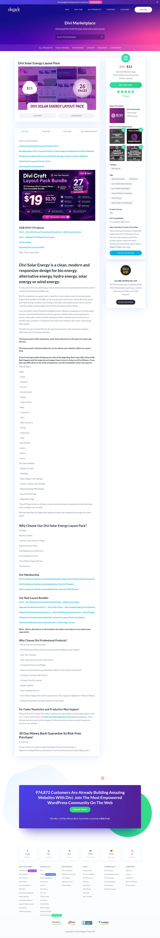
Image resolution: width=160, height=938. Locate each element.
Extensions (78, 48)
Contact (111, 9)
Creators (102, 48)
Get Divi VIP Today (125, 302)
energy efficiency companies (121, 193)
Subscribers (90, 855)
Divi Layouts (116, 168)
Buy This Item (125, 85)
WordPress (87, 885)
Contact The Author (125, 253)
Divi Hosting (44, 896)
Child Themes (62, 48)
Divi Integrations (110, 882)
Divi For (78, 9)
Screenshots (76, 116)
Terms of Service (131, 882)
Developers (23, 908)
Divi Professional (133, 109)
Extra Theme (44, 904)
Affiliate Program (110, 889)
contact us (82, 717)
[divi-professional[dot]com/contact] (60, 717)
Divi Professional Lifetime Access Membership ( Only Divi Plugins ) (46, 584)
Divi (67, 9)
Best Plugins (87, 889)
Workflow (22, 889)
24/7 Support (66, 878)
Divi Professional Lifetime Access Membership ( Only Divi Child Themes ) (49, 589)
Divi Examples (109, 878)
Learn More (95, 2)
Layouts (91, 48)
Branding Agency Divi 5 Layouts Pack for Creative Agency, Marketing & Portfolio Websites (56, 151)
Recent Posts (87, 870)
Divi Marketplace (46, 878)
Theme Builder (24, 896)
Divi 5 (42, 874)
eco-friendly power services (121, 184)
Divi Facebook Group (111, 874)
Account (124, 9)
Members (48, 855)
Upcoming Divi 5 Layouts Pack (31, 166)
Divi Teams (44, 889)
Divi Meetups (108, 870)
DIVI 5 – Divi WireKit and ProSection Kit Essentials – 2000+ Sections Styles (50, 232)
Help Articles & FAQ (68, 874)
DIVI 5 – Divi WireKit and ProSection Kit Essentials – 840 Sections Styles (49, 602)
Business (86, 882)
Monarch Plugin (45, 911)
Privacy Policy (130, 885)
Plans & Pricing (45, 915)
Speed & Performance (26, 904)
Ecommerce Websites (26, 893)
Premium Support (25, 911)
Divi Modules (23, 874)
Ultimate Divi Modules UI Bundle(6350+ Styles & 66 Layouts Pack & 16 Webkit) (51, 617)
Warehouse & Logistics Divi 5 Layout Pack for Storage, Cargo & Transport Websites (53, 156)
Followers (27, 855)
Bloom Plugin (45, 908)
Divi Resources (88, 878)
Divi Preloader (25, 242)
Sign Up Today (80, 810)
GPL (111, 213)
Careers (128, 874)
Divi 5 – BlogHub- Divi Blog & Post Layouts (36, 237)
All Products (94, 9)
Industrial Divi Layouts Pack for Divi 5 (34, 161)
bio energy (133, 179)
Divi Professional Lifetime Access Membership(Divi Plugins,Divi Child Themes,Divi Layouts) (57, 579)
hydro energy (116, 198)
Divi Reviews (108, 885)
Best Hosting (87, 896)
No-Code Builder (25, 885)
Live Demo (38, 116)
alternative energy (118, 179)
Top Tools (86, 893)
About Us (129, 870)
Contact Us (129, 878)
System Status (66, 885)
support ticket (115, 247)
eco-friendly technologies (121, 188)
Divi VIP (43, 893)
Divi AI (42, 885)
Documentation (67, 870)
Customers (115, 48)
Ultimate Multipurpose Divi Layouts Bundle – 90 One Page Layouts (47, 622)
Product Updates (88, 874)
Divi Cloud (44, 882)
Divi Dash (43, 900)
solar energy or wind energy (122, 203)
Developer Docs (67, 882)
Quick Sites (23, 882)
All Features (23, 870)
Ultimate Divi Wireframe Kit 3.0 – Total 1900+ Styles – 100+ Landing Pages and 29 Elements (57, 607)
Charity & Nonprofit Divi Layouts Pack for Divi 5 (39, 146)
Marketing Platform (25, 900)
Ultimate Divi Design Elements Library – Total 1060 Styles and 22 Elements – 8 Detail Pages (56, 612)
